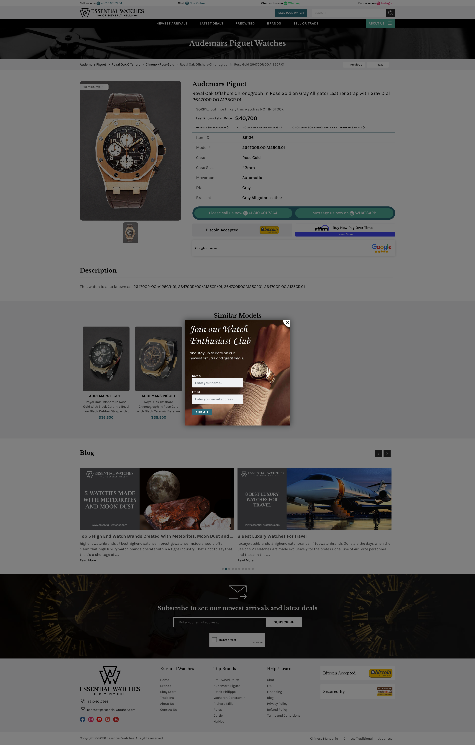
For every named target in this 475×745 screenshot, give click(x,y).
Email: (196, 392)
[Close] (286, 323)
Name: (196, 376)
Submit (202, 412)
